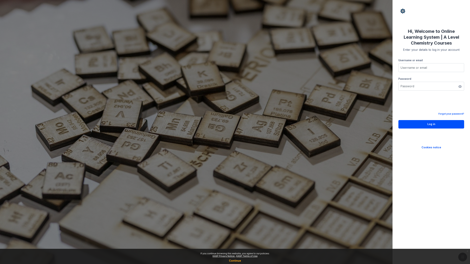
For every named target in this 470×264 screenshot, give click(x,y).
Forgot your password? (451, 113)
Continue (235, 260)
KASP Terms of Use (247, 256)
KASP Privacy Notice (224, 256)
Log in (431, 124)
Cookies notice (431, 147)
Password (404, 78)
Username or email (410, 60)
